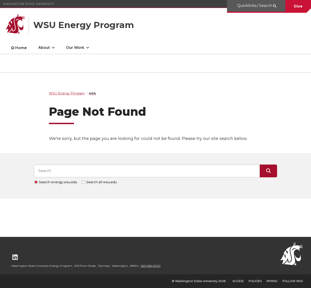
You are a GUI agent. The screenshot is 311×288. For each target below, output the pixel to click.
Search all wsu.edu (101, 182)
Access (238, 281)
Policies (255, 281)
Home (21, 48)
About (44, 47)
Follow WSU (293, 281)
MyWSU (272, 281)
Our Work (75, 47)
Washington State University (28, 3)
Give (298, 6)
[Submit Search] (268, 171)
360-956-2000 (151, 265)
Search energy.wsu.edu (58, 182)
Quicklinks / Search (255, 5)
